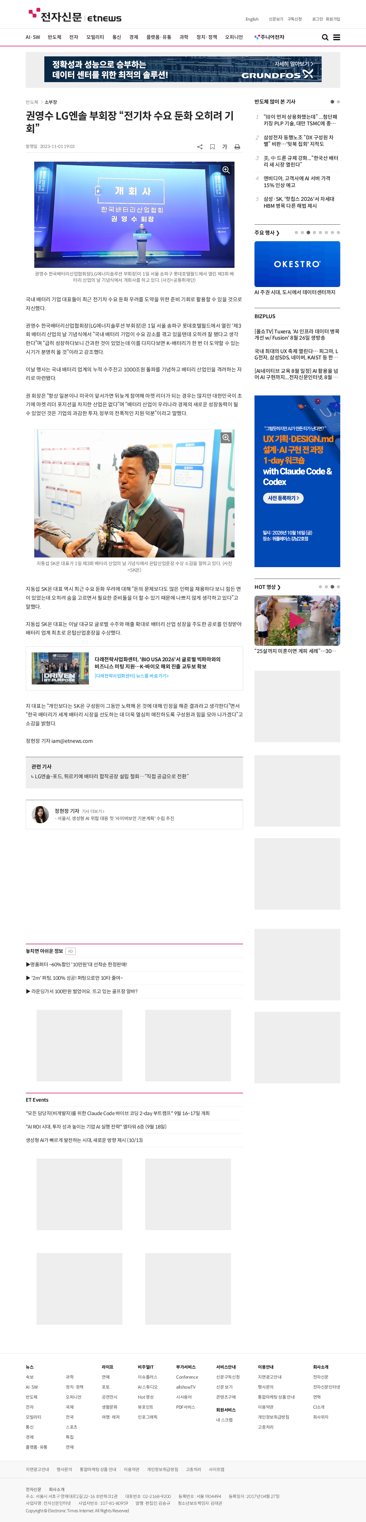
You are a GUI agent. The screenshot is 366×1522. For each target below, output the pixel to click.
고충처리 (266, 1427)
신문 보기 (224, 1387)
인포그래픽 (147, 1417)
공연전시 (110, 1397)
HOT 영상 (267, 587)
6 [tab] (326, 232)
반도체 (54, 37)
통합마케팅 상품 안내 (276, 1397)
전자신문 (321, 1377)
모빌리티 (95, 37)
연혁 (317, 1397)
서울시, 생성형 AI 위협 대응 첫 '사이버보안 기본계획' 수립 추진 (115, 819)
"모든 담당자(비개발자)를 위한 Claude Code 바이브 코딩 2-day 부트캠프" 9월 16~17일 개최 (118, 1113)
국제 (69, 1407)
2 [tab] (338, 101)
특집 (69, 1437)
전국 (69, 1417)
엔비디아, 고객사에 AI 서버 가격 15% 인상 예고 (297, 181)
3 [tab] (308, 232)
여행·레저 (111, 1417)
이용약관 (266, 1407)
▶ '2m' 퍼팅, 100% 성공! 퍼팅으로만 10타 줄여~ (74, 978)
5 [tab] (320, 232)
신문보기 (276, 19)
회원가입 (333, 19)
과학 (184, 37)
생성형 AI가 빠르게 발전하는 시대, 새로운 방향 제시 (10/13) (84, 1140)
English (252, 19)
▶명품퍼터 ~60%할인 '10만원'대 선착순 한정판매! (76, 964)
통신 (116, 37)
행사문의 (266, 1387)
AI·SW (33, 37)
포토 (106, 1387)
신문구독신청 (228, 1377)
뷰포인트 (146, 1407)
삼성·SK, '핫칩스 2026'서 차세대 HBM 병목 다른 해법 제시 (299, 202)
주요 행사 (267, 233)
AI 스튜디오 (148, 1387)
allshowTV (186, 1387)
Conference (187, 1377)
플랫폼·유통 (159, 37)
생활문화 (110, 1407)
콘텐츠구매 (226, 1397)
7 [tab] (332, 232)
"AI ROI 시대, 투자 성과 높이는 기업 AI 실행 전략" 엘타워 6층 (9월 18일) (96, 1127)
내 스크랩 (224, 1420)
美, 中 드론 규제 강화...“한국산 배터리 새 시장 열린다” (301, 161)
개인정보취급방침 (273, 1417)
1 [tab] (332, 101)
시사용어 (184, 1397)
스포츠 (71, 1427)
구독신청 (294, 19)
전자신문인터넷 (326, 1387)
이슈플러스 (147, 1377)
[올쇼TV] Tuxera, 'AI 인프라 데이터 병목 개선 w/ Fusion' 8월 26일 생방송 (297, 334)
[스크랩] (212, 147)
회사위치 (321, 1417)
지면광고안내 (269, 1377)
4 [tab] (314, 232)
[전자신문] (75, 14)
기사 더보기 (92, 811)
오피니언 (234, 37)
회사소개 (57, 1489)
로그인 (317, 19)
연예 (106, 1377)
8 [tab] (338, 232)
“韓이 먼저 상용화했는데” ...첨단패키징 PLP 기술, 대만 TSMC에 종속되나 (300, 120)
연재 (69, 1447)
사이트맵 (216, 1469)
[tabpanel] (297, 161)
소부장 (51, 102)
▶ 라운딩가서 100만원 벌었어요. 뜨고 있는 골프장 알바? (81, 991)
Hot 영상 (146, 1397)
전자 (73, 37)
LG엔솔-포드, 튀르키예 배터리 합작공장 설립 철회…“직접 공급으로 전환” (111, 776)
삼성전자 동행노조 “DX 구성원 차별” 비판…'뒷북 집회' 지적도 (299, 140)
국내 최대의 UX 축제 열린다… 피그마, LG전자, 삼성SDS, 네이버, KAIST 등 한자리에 (296, 357)
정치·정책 (206, 37)
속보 (29, 1377)
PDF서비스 (185, 1407)
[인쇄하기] (237, 146)
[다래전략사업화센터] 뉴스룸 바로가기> (131, 676)
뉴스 (29, 1367)
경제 (133, 37)
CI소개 (319, 1407)
